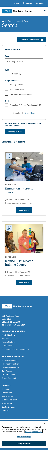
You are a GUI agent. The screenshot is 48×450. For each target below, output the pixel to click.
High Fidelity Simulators (10, 364)
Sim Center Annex (8, 407)
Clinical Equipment (9, 378)
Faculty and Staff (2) (18, 84)
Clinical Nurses (7, 345)
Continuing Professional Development (15, 349)
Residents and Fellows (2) (21, 94)
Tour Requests (7, 396)
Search (8, 56)
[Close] (44, 423)
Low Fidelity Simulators (10, 367)
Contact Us (6, 389)
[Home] (3, 21)
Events (10, 21)
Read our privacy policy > (33, 432)
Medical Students (8, 335)
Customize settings (24, 437)
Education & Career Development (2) (25, 105)
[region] (24, 434)
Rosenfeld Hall (7, 403)
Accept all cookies (23, 443)
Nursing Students (8, 342)
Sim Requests (7, 392)
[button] (27, 3)
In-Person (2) (15, 73)
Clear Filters (30, 113)
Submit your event (15, 131)
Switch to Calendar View (30, 39)
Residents (5, 338)
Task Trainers (7, 371)
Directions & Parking (9, 400)
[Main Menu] (44, 11)
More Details (24, 210)
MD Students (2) (17, 89)
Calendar (5, 410)
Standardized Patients (10, 360)
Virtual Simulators (8, 374)
